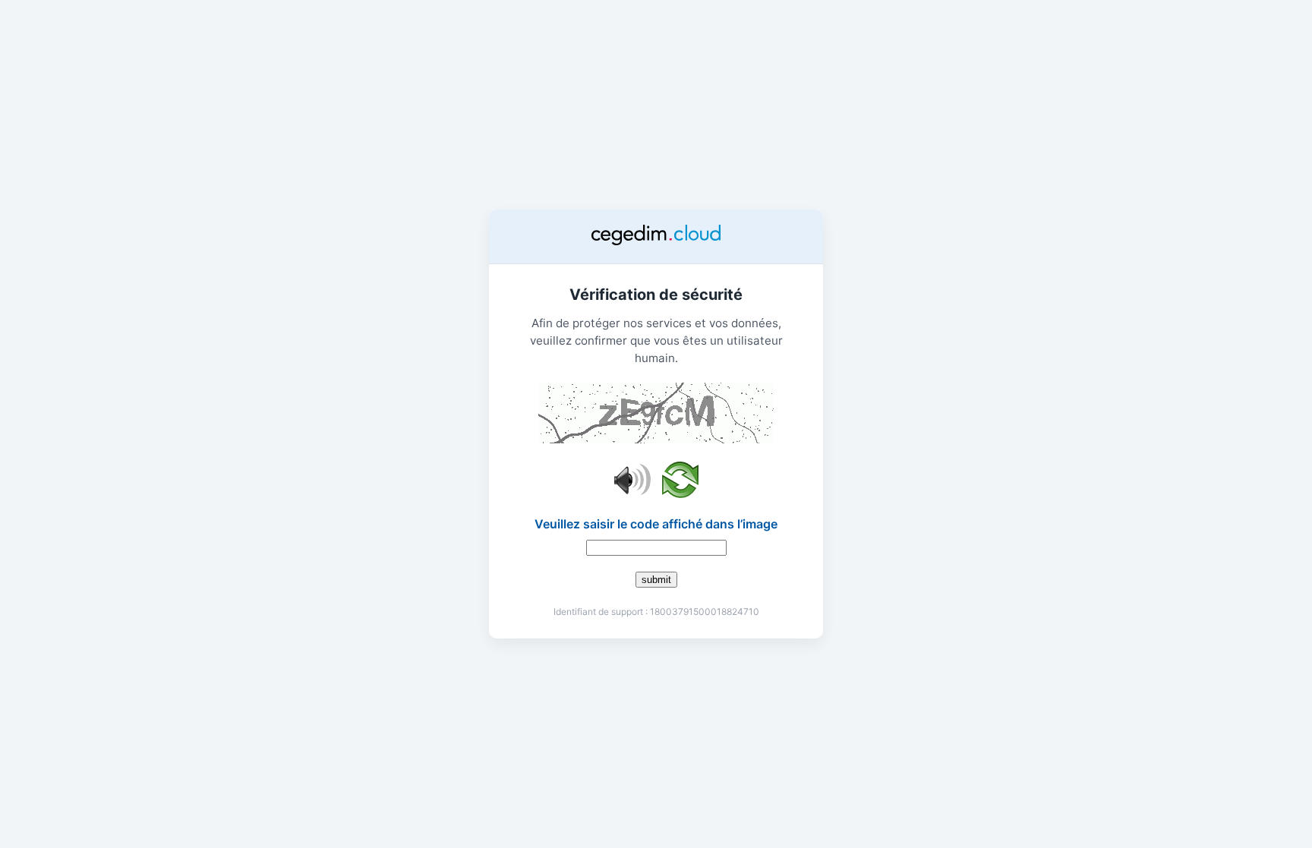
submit (656, 579)
